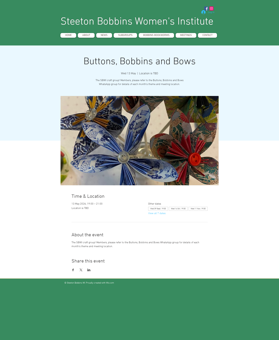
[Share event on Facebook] (73, 270)
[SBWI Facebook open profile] (206, 8)
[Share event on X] (81, 270)
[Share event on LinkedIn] (88, 270)
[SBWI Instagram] (211, 8)
